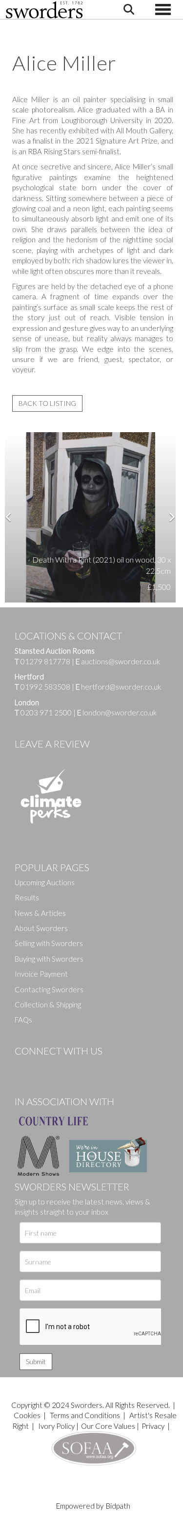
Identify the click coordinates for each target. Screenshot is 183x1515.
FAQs (23, 1019)
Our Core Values (108, 1426)
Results (27, 897)
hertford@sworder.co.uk (121, 686)
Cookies (27, 1415)
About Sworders (41, 928)
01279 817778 (45, 661)
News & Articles (40, 913)
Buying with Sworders (49, 958)
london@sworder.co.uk (117, 712)
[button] (12, 517)
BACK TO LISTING (47, 403)
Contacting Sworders (49, 989)
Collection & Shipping (48, 1004)
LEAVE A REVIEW (52, 743)
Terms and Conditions (86, 1415)
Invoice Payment (41, 973)
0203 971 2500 (46, 712)
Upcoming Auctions (45, 882)
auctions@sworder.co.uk (118, 661)
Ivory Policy (56, 1426)
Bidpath (118, 1505)
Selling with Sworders (49, 943)
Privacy (153, 1426)
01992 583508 (45, 686)
